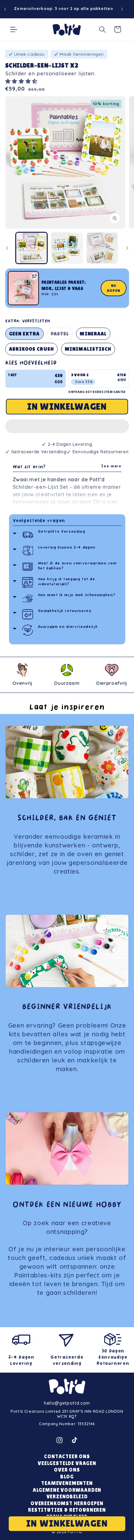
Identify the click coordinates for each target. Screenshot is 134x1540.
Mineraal (93, 333)
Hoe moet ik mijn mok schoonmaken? (77, 595)
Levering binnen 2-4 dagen (67, 547)
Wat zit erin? (67, 467)
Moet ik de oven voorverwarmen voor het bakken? (77, 566)
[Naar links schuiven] (7, 248)
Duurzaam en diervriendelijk (68, 627)
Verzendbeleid (67, 1497)
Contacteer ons (67, 1456)
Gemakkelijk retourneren (65, 611)
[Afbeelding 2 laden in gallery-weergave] (67, 248)
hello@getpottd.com (67, 1403)
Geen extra (24, 333)
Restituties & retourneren (67, 1510)
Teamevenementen (67, 1483)
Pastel (62, 335)
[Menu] (13, 29)
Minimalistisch (88, 349)
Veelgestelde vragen (39, 521)
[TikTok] (74, 1440)
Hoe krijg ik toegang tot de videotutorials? (66, 582)
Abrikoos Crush (31, 349)
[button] (22, 81)
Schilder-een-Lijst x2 (42, 65)
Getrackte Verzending (61, 532)
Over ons (67, 1470)
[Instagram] (59, 1440)
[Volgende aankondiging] (122, 9)
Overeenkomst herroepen (67, 1503)
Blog (67, 1477)
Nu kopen (113, 288)
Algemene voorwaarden (67, 1490)
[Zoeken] (102, 29)
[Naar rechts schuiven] (127, 248)
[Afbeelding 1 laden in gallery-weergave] (32, 248)
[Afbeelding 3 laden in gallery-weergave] (102, 248)
